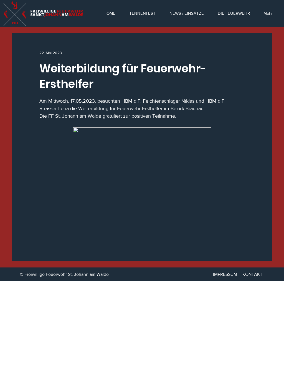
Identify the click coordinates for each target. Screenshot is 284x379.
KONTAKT (252, 274)
